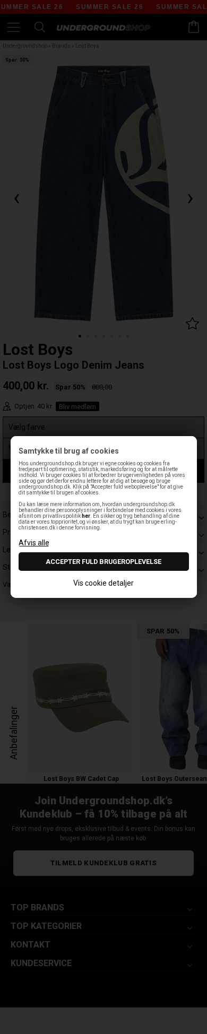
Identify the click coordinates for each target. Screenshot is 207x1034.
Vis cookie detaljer (103, 583)
